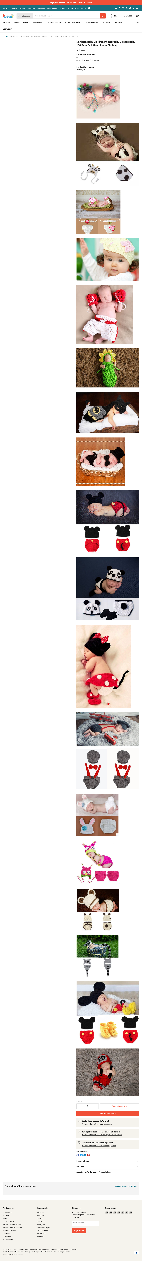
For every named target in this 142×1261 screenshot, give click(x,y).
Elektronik (106, 23)
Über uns (6, 8)
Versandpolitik (50, 1252)
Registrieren (79, 1230)
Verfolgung (31, 8)
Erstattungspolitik (37, 1252)
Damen (16, 23)
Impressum (7, 1250)
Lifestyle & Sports (92, 23)
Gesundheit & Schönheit (73, 23)
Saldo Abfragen (52, 8)
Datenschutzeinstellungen (39, 1250)
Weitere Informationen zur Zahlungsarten (99, 1146)
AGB (14, 1250)
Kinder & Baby (37, 23)
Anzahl (79, 1101)
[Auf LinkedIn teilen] (84, 1155)
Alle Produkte (7, 29)
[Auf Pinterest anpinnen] (88, 1155)
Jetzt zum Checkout (108, 1113)
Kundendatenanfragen (59, 1250)
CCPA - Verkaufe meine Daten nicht (15, 1252)
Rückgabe (41, 8)
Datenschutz (23, 1250)
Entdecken (118, 23)
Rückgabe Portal (64, 1252)
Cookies (74, 1250)
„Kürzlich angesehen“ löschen (126, 1186)
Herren (25, 23)
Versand (22, 8)
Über (137, 23)
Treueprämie (64, 8)
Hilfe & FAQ (75, 8)
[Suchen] (103, 15)
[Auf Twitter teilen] (81, 1155)
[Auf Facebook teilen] (77, 1155)
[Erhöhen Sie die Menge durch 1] (96, 1106)
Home (5, 36)
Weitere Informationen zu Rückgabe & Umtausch (102, 1135)
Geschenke (6, 23)
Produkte (14, 8)
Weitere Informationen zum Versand (97, 1124)
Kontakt (83, 8)
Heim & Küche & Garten (53, 23)
